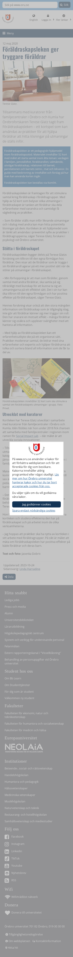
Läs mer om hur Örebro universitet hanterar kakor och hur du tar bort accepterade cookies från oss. (35, 480)
